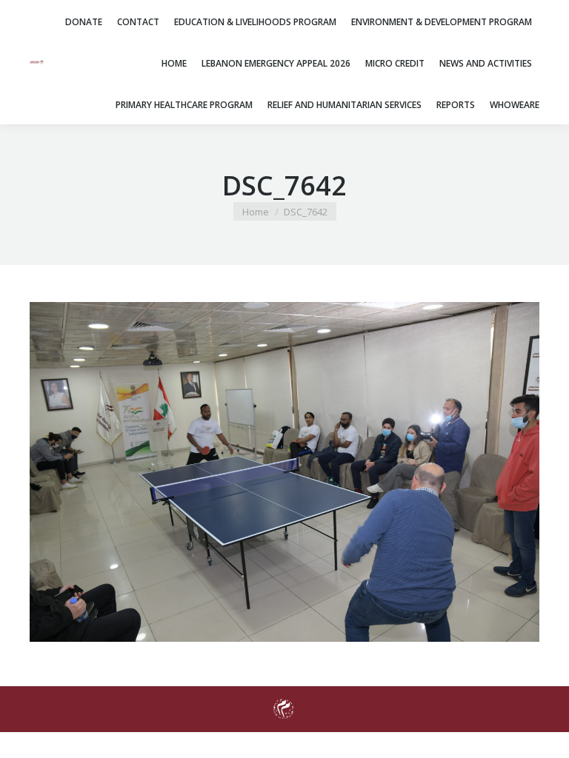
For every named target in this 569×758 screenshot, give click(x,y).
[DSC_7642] (284, 472)
